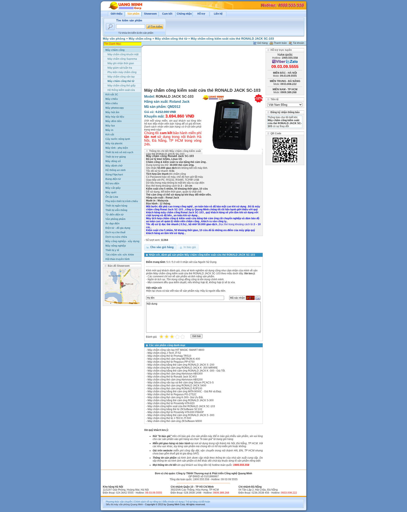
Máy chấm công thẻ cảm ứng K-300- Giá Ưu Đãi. (176, 397)
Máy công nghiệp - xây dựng (122, 241)
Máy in (109, 130)
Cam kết (167, 13)
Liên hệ (218, 13)
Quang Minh (136, 504)
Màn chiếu (111, 103)
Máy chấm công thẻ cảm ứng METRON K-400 (174, 358)
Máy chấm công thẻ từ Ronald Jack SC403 (172, 376)
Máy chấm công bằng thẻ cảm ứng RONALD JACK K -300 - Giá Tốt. (186, 370)
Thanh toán (280, 43)
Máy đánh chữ (114, 165)
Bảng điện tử (113, 179)
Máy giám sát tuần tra (119, 67)
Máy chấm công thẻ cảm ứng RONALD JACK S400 (177, 385)
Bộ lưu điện (112, 183)
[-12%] (232, 154)
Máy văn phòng (114, 38)
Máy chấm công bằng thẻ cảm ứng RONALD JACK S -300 (181, 415)
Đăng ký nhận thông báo (285, 112)
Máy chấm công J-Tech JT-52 (164, 352)
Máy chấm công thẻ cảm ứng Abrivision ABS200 (175, 379)
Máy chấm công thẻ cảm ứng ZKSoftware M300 (175, 421)
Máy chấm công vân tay (121, 76)
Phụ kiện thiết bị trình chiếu (121, 201)
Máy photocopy (114, 107)
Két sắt (109, 134)
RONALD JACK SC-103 (175, 96)
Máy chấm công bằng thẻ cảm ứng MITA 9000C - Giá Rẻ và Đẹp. (185, 391)
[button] (160, 247)
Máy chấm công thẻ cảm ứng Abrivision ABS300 (175, 373)
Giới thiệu (116, 13)
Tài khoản (298, 43)
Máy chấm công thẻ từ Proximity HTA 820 (171, 403)
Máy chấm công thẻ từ (171, 38)
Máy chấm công (140, 38)
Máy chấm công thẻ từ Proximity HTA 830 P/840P (176, 412)
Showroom (150, 13)
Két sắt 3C (111, 94)
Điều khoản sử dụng (173, 501)
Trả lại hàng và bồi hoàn (197, 501)
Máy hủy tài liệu (114, 116)
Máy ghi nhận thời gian (120, 63)
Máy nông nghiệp (115, 245)
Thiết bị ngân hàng (116, 205)
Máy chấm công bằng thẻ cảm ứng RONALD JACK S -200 (181, 364)
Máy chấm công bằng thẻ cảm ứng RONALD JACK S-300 (181, 400)
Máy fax (110, 125)
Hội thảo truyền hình (117, 259)
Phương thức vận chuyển (119, 501)
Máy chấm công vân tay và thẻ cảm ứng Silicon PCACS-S (181, 382)
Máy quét (110, 192)
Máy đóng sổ (113, 161)
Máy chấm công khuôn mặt (122, 54)
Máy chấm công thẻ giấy (121, 85)
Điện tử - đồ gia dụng (117, 227)
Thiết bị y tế (112, 250)
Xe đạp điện (112, 223)
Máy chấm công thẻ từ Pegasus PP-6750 (171, 361)
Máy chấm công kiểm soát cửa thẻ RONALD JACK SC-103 (232, 38)
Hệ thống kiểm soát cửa (121, 90)
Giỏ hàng (262, 43)
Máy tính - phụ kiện (116, 147)
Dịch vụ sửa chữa (116, 236)
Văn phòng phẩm (115, 219)
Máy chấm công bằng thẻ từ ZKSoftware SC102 (175, 409)
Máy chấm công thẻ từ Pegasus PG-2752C (172, 394)
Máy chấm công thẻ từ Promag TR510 (169, 355)
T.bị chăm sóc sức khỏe (119, 254)
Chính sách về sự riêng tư (147, 501)
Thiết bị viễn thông (116, 210)
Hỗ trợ (201, 13)
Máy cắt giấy (113, 187)
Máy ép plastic (114, 143)
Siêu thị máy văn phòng (118, 504)
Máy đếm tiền (113, 121)
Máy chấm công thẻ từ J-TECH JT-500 (169, 418)
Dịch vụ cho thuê (115, 232)
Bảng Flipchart (114, 174)
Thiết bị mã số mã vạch (119, 152)
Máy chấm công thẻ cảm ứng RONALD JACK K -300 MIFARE (183, 367)
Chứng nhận (184, 13)
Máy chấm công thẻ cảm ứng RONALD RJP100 (175, 388)
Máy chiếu (111, 98)
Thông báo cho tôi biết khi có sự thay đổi (285, 122)
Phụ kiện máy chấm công (122, 72)
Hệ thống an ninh (115, 170)
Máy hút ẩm (112, 112)
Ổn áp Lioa (111, 196)
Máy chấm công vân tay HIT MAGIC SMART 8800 (176, 349)
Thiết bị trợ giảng (115, 156)
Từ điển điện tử (114, 214)
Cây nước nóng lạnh (117, 138)
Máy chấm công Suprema (122, 58)
